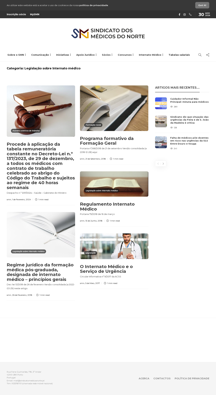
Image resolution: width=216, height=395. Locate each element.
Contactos (162, 378)
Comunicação (40, 54)
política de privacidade (93, 5)
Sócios (106, 54)
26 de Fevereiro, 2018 (22, 295)
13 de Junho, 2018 (93, 220)
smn (9, 199)
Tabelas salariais (179, 54)
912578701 (17, 383)
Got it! (202, 5)
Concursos (125, 54)
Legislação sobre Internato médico (102, 190)
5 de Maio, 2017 (92, 283)
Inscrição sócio (16, 14)
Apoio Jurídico (85, 54)
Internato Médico (150, 54)
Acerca (144, 378)
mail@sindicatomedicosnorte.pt (29, 380)
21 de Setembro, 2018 (95, 158)
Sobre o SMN (15, 54)
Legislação (91, 253)
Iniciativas (62, 54)
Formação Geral (93, 125)
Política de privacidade (192, 378)
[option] (182, 123)
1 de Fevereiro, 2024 (21, 199)
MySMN (34, 14)
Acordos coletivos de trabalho (26, 130)
